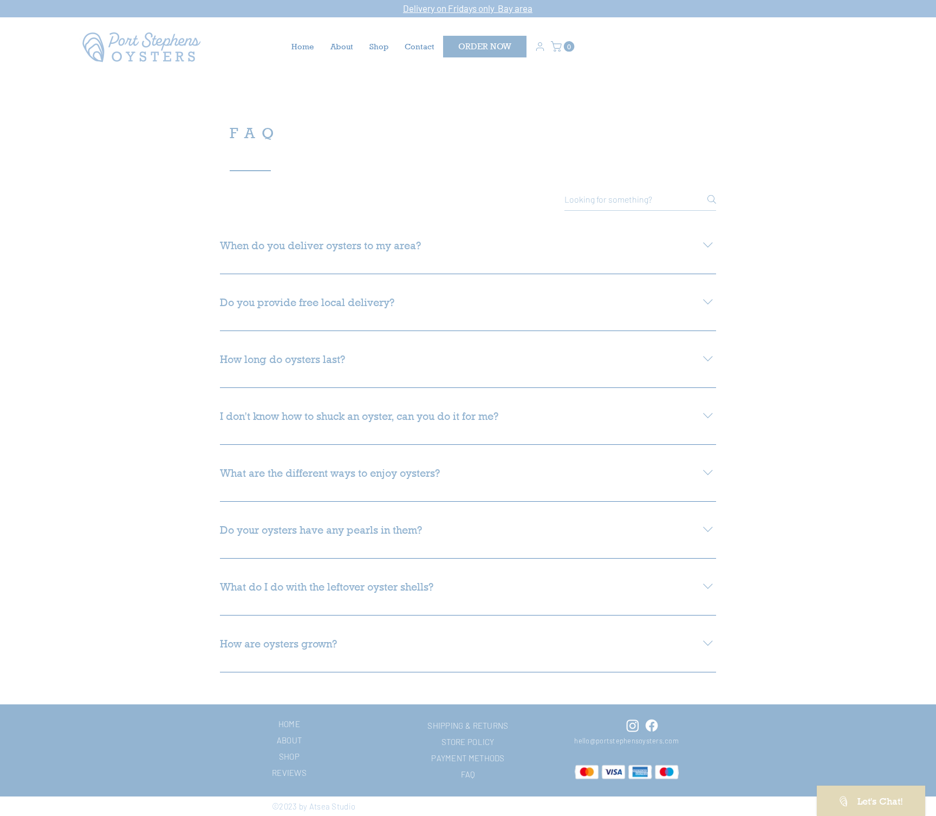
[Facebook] (652, 725)
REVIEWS (289, 773)
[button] (564, 46)
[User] (540, 46)
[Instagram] (633, 725)
